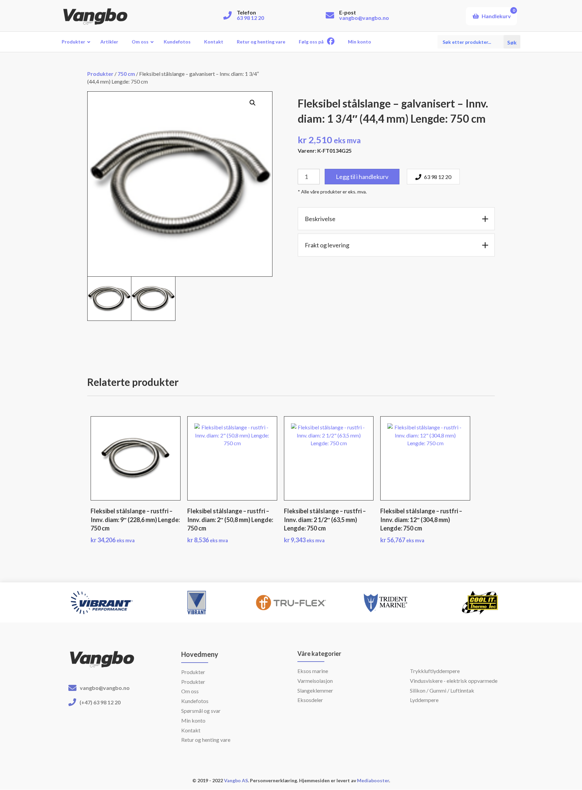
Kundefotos (194, 701)
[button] (253, 103)
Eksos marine (312, 671)
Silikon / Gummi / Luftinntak (442, 690)
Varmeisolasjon (315, 680)
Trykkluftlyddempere (435, 671)
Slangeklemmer (315, 690)
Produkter (100, 73)
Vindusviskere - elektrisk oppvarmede (453, 680)
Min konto (193, 720)
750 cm (126, 73)
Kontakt (190, 730)
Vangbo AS (235, 780)
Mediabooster (373, 780)
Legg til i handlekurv (362, 176)
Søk (512, 41)
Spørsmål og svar (201, 710)
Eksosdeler (310, 700)
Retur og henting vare (205, 739)
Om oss (190, 691)
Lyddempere (424, 700)
